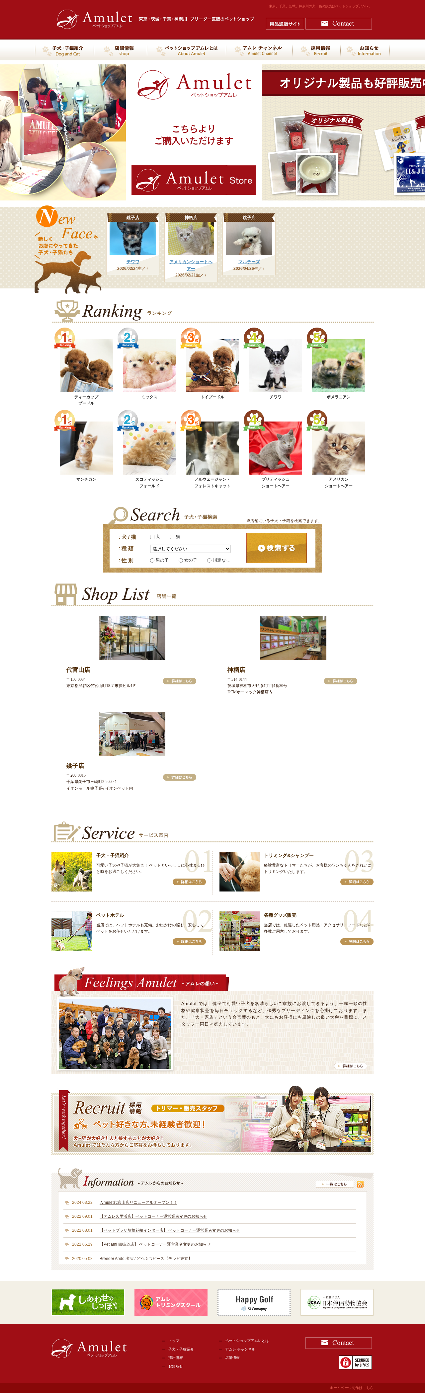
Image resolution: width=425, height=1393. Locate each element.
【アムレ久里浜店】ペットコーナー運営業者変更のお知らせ (153, 1216)
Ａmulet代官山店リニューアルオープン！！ (138, 1202)
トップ (173, 1341)
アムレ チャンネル (240, 1349)
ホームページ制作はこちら (352, 1388)
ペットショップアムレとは (247, 1341)
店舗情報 (232, 1357)
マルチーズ (249, 261)
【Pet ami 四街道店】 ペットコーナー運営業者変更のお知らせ (155, 1244)
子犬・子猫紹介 (181, 1349)
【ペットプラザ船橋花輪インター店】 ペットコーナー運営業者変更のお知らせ (170, 1230)
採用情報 (175, 1357)
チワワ (133, 261)
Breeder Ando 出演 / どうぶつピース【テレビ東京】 (146, 1258)
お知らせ (175, 1366)
